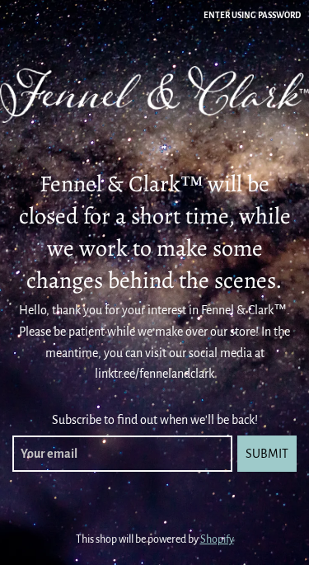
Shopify (217, 539)
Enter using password (252, 15)
